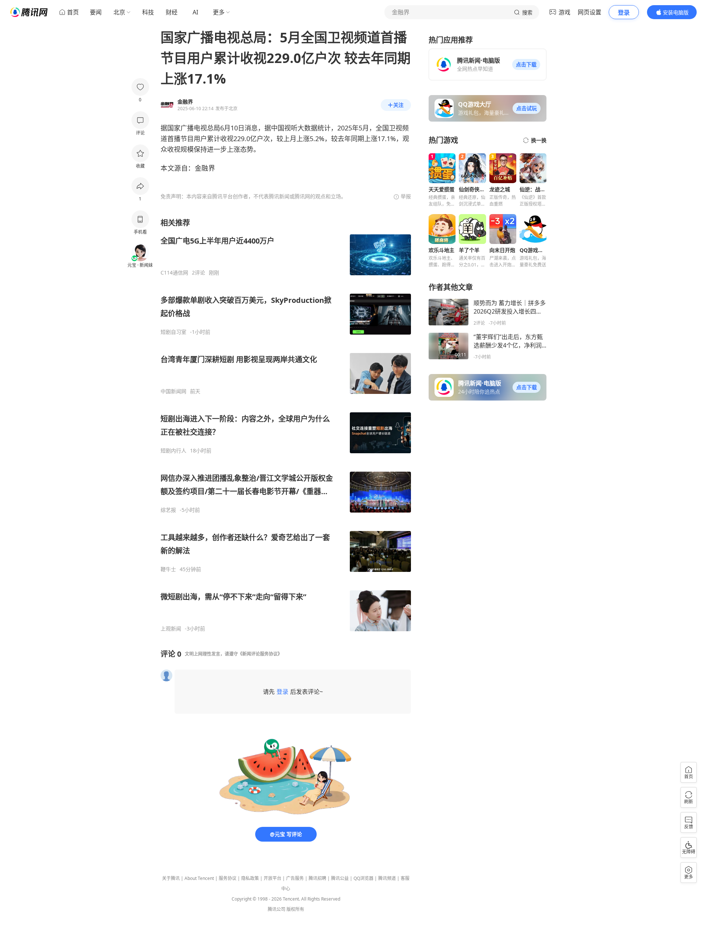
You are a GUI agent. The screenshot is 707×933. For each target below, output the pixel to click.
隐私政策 (250, 878)
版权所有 (295, 909)
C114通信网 (174, 272)
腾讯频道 (387, 878)
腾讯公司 (276, 909)
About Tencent (199, 878)
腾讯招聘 (317, 878)
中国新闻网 (173, 391)
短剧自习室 (173, 332)
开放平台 (272, 878)
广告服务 (295, 878)
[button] (526, 64)
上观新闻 (171, 628)
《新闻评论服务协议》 (260, 654)
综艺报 (168, 510)
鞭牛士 (168, 569)
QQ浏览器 (363, 878)
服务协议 (227, 878)
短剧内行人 (173, 450)
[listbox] (286, 425)
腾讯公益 (340, 878)
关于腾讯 (171, 878)
